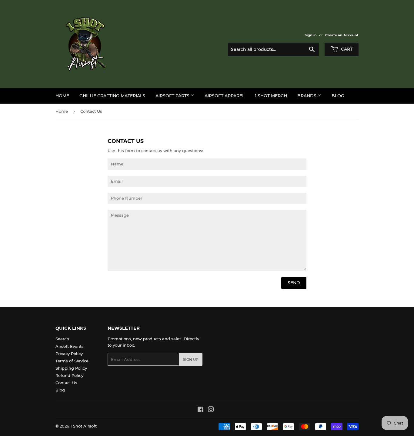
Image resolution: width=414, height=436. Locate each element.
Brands (307, 95)
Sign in (311, 35)
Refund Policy (69, 375)
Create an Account (342, 35)
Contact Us (66, 382)
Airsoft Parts (173, 95)
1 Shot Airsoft (83, 426)
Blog (338, 95)
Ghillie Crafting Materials (112, 95)
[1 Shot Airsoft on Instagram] (211, 410)
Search (62, 338)
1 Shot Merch (271, 95)
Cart (346, 49)
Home (62, 95)
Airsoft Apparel (225, 95)
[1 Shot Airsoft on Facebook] (200, 410)
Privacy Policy (69, 353)
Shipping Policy (71, 368)
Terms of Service (71, 360)
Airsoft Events (69, 346)
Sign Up (191, 359)
